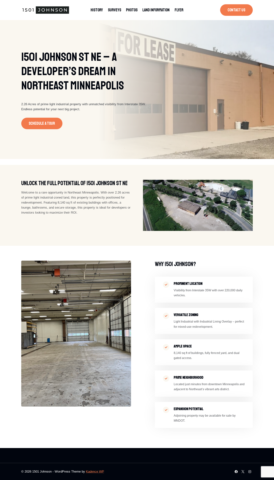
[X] (243, 472)
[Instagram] (250, 472)
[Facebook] (236, 472)
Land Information (156, 10)
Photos (132, 10)
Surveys (114, 10)
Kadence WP (95, 471)
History (97, 10)
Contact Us (236, 10)
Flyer (179, 10)
